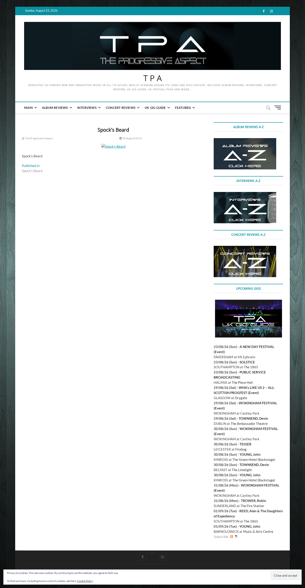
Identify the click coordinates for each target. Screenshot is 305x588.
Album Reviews (55, 108)
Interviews (87, 108)
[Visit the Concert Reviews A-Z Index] (245, 248)
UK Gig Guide (155, 108)
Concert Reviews (121, 108)
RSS (231, 536)
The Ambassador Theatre (249, 424)
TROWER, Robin (253, 501)
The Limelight (242, 470)
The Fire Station (252, 506)
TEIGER (245, 444)
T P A (152, 78)
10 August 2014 (132, 138)
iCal (236, 536)
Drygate (241, 398)
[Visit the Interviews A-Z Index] (245, 194)
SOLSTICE (247, 362)
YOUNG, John (250, 454)
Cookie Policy (85, 581)
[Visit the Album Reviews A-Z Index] (245, 141)
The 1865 (251, 367)
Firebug (241, 449)
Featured (183, 108)
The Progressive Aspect (38, 138)
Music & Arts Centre (258, 531)
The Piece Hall (242, 382)
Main (28, 108)
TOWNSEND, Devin (253, 418)
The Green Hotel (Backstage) (253, 459)
